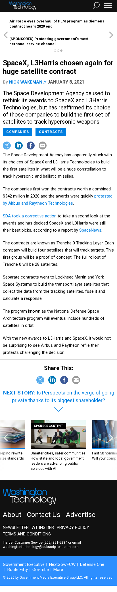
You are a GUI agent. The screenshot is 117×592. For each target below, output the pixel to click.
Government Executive (24, 564)
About (12, 515)
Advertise (80, 515)
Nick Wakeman (25, 82)
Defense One (92, 564)
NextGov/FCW (62, 564)
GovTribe (40, 569)
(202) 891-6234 (55, 543)
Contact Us (43, 515)
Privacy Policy (73, 527)
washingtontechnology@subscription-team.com (41, 547)
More (58, 569)
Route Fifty (17, 569)
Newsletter (16, 527)
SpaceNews (90, 230)
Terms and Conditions (27, 534)
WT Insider (43, 527)
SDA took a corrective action (30, 216)
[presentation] (6, 445)
